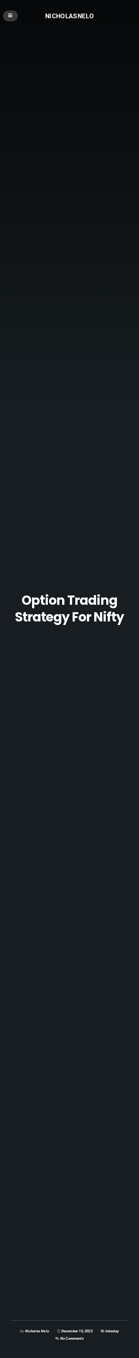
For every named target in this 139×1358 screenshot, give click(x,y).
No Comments (72, 1338)
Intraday (112, 1331)
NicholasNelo (69, 15)
